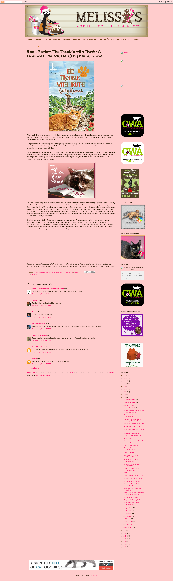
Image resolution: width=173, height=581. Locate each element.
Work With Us (123, 39)
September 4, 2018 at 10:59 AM (42, 329)
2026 (124, 375)
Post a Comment (35, 368)
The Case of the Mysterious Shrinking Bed (133, 469)
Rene (34, 312)
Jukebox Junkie (129, 452)
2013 (124, 541)
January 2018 (129, 527)
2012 (124, 544)
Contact (136, 39)
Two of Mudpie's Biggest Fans (133, 476)
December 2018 (129, 400)
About (38, 39)
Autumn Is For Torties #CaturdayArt (131, 460)
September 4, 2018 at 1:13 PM (41, 341)
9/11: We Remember (130, 473)
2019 (124, 394)
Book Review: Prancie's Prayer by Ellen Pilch (134, 430)
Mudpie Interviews (71, 39)
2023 (124, 384)
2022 (124, 386)
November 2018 (129, 402)
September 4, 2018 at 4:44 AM (41, 294)
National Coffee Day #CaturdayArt (130, 415)
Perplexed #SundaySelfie (132, 500)
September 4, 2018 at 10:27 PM (42, 364)
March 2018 (128, 521)
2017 (124, 530)
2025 (124, 378)
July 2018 (127, 510)
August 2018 (128, 508)
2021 (124, 389)
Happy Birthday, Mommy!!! (132, 481)
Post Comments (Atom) (42, 375)
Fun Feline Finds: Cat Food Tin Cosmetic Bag (134, 484)
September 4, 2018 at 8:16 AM (41, 305)
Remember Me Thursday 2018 (134, 424)
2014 (124, 539)
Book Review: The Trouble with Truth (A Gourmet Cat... (134, 493)
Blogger (95, 575)
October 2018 (128, 405)
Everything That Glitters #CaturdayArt (131, 503)
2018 (124, 397)
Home (29, 39)
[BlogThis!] (87, 272)
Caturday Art (128, 438)
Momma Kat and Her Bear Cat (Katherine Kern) (48, 288)
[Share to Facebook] (92, 272)
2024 (124, 381)
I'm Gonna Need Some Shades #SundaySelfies (134, 411)
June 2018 (128, 513)
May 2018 (127, 516)
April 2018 (127, 519)
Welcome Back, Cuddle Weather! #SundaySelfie (132, 434)
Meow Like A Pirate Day (131, 445)
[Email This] (85, 272)
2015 (124, 536)
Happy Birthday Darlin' (131, 497)
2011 (124, 547)
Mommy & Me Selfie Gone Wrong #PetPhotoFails (132, 420)
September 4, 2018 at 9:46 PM (41, 352)
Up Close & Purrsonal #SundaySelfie (131, 456)
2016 (124, 533)
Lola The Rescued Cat (39, 335)
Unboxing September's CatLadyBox (131, 465)
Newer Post (31, 372)
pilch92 (34, 359)
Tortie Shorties (36, 275)
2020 (124, 392)
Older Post (111, 372)
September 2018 (129, 408)
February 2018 (129, 524)
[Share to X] (89, 272)
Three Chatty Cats (38, 347)
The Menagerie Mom (39, 324)
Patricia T (35, 300)
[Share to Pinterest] (94, 272)
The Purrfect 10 (106, 39)
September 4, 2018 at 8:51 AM (41, 317)
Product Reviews (52, 39)
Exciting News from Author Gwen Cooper (132, 448)
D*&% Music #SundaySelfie (133, 478)
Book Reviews (89, 39)
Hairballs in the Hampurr (132, 426)
